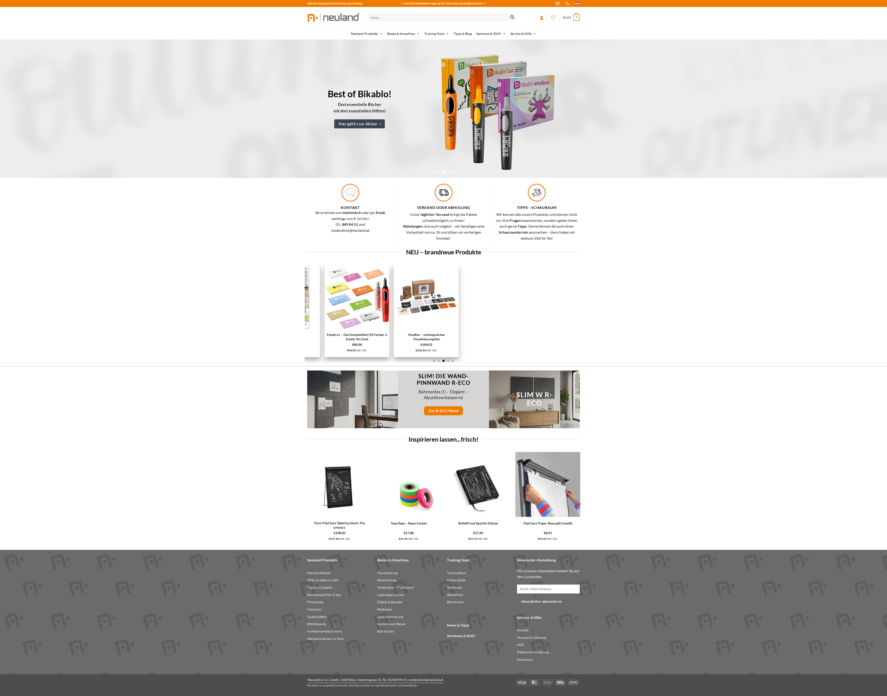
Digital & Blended (389, 602)
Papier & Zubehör (320, 587)
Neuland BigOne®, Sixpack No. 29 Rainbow (547, 337)
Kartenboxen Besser (391, 624)
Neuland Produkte (322, 560)
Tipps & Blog (463, 34)
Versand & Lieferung (531, 637)
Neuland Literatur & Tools (325, 639)
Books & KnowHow (401, 34)
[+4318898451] (568, 3)
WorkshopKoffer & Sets (324, 595)
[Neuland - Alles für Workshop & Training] (334, 17)
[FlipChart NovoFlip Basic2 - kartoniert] (339, 297)
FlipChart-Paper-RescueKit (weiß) (443, 523)
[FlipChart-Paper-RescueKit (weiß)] (443, 484)
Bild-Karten (385, 631)
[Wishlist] (553, 17)
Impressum (525, 659)
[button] (571, 17)
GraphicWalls (317, 617)
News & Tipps (458, 625)
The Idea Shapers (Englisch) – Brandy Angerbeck (566, 525)
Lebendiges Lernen (390, 595)
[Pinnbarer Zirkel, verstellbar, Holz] (478, 297)
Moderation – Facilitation (395, 587)
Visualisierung (387, 573)
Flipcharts (314, 609)
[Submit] (512, 17)
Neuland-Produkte (364, 34)
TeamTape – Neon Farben (305, 523)
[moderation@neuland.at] (558, 3)
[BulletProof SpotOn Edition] (374, 484)
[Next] (865, 109)
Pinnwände (315, 602)
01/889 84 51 (397, 680)
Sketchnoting (386, 580)
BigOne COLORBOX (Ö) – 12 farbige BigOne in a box (496, 525)
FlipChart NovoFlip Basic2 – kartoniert (340, 335)
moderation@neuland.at (350, 230)
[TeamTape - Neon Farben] (304, 484)
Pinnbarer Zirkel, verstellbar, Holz (478, 335)
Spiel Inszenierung (390, 617)
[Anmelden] (541, 17)
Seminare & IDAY (488, 34)
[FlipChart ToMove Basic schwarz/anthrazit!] (409, 297)
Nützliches (454, 587)
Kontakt (523, 630)
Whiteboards (316, 624)
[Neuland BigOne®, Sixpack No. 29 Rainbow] (547, 297)
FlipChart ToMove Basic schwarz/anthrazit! (409, 337)
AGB (520, 645)
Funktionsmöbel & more (324, 631)
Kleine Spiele (456, 580)
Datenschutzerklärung (533, 652)
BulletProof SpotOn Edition (374, 523)
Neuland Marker (319, 573)
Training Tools (434, 34)
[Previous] (22, 109)
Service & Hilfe (521, 34)
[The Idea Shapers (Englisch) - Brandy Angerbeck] (566, 484)
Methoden (384, 609)
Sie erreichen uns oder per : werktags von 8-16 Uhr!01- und (350, 218)
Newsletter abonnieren (541, 601)
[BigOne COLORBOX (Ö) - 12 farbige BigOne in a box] (496, 484)
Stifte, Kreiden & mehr (323, 580)
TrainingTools (456, 573)
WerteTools (455, 595)
